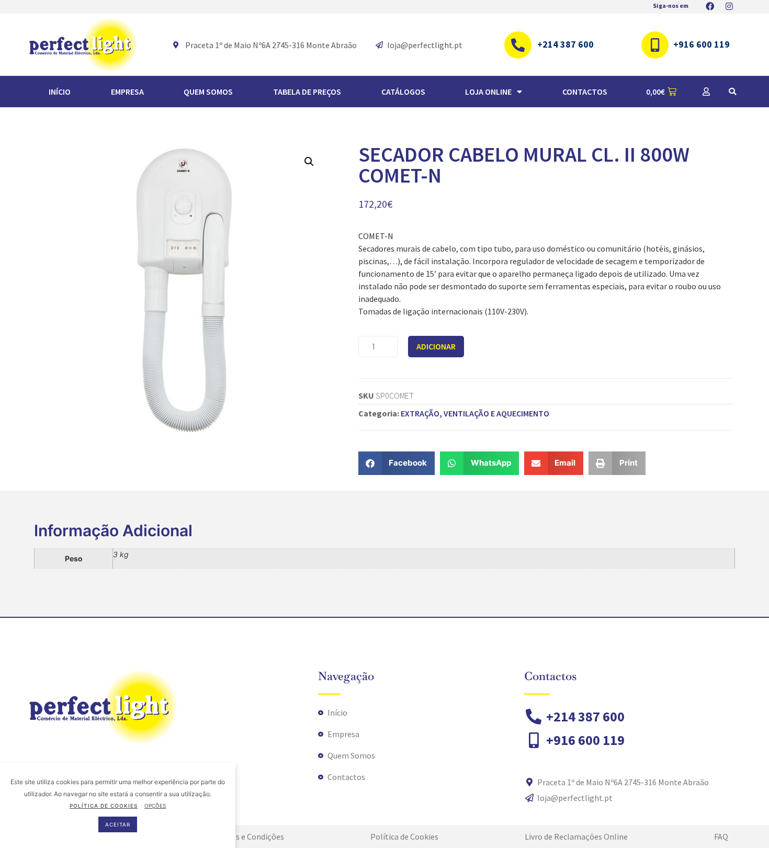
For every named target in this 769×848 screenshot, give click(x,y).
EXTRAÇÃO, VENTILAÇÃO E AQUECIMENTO (475, 413)
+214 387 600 (565, 44)
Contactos (584, 91)
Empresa (127, 91)
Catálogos (403, 91)
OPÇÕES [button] (155, 805)
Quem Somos (208, 91)
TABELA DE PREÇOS (307, 91)
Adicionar (436, 346)
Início (60, 91)
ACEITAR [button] (117, 824)
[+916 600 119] (655, 45)
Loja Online (488, 91)
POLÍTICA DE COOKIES (104, 805)
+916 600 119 (701, 44)
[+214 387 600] (517, 45)
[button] (732, 91)
